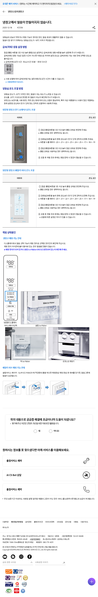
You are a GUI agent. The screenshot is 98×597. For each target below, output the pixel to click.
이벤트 (76, 522)
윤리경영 (28, 522)
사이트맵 (60, 522)
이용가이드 (84, 522)
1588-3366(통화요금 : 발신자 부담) (21, 542)
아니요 (56, 431)
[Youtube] (5, 557)
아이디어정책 (49, 522)
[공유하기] (93, 27)
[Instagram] (21, 557)
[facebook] (29, 557)
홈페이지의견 (38, 522)
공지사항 (68, 522)
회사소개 (5, 527)
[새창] (9, 571)
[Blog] (13, 557)
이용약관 (5, 522)
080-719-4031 (48, 542)
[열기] (91, 581)
